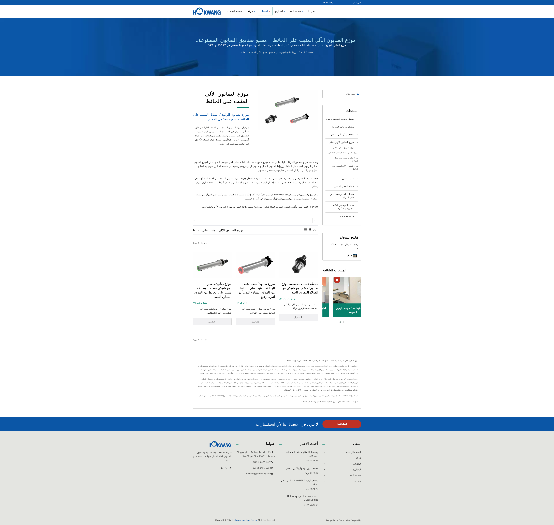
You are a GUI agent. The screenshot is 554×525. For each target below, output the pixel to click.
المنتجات (264, 11)
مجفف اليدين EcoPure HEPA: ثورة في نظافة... (299, 482)
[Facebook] (230, 468)
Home (310, 52)
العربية (358, 3)
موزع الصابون (331, 401)
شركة (251, 11)
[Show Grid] (310, 229)
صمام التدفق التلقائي (344, 186)
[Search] (358, 94)
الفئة (303, 52)
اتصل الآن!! (342, 424)
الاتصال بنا (303, 401)
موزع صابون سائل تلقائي (343, 148)
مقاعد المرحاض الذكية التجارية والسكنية (343, 207)
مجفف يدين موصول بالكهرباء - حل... (301, 468)
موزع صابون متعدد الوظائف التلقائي (343, 153)
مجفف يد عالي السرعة (343, 127)
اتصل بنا (312, 11)
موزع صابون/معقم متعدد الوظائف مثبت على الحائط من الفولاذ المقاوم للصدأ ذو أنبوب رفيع (256, 290)
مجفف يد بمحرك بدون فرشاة (340, 119)
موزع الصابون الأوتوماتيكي (287, 52)
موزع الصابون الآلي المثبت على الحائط (257, 52)
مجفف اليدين (321, 401)
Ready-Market (332, 521)
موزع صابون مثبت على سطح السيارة (346, 159)
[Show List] (305, 229)
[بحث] (324, 2)
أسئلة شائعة (296, 11)
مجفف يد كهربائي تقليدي (342, 134)
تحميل (350, 255)
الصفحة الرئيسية (235, 11)
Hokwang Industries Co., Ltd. (244, 520)
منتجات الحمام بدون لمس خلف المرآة (342, 196)
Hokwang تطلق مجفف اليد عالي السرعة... (302, 453)
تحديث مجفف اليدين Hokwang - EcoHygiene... (302, 498)
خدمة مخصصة (347, 216)
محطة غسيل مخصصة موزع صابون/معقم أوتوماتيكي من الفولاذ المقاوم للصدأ (300, 287)
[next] (314, 220)
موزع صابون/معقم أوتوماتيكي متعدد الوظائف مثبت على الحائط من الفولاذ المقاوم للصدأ (213, 290)
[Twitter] (226, 468)
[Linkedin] (222, 468)
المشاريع (279, 11)
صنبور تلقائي (348, 179)
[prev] (195, 220)
